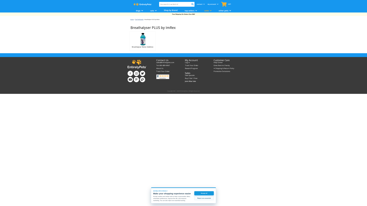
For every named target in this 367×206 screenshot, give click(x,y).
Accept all (204, 193)
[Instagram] (136, 73)
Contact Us (162, 60)
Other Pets (224, 10)
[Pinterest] (136, 79)
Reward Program (191, 68)
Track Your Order (163, 71)
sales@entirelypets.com (165, 62)
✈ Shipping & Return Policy (224, 68)
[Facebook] (130, 73)
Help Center (218, 62)
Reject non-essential (204, 198)
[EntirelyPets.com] (142, 4)
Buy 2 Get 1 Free (191, 78)
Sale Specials (190, 75)
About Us (159, 68)
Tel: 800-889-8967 (163, 65)
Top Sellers (190, 10)
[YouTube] (130, 79)
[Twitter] (142, 73)
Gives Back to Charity (222, 65)
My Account (212, 4)
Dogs (138, 10)
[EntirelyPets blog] (142, 79)
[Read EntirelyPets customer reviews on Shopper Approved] (162, 76)
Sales (206, 10)
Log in (187, 62)
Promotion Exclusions (222, 71)
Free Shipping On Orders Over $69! (183, 14)
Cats (152, 10)
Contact (200, 4)
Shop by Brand (171, 10)
